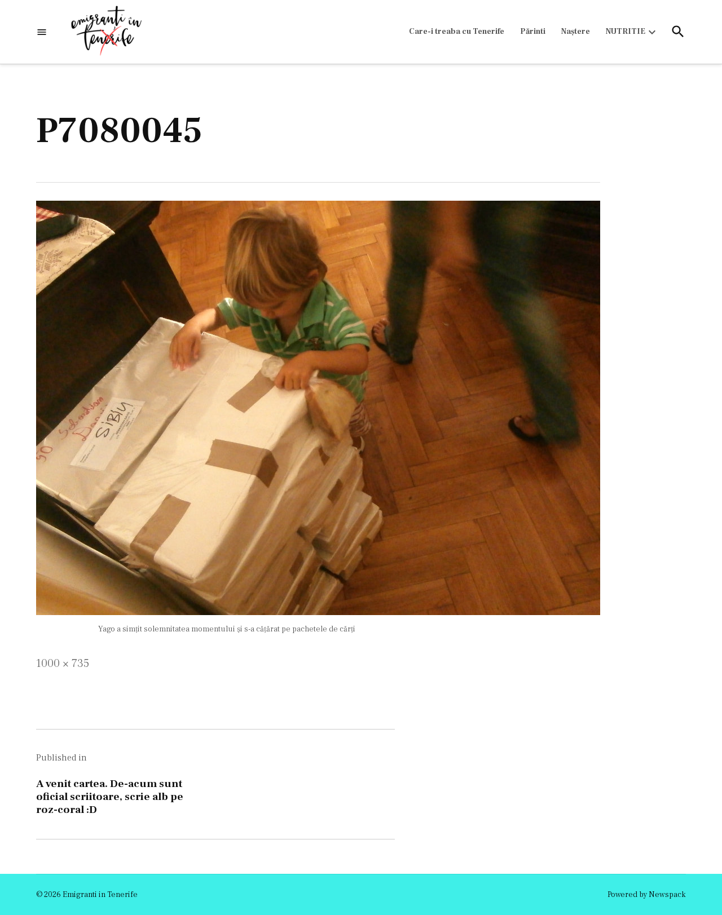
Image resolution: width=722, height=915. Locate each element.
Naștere (575, 31)
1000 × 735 (62, 663)
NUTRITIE (625, 31)
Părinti (532, 31)
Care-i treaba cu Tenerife (456, 31)
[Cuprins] (41, 32)
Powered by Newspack (646, 895)
